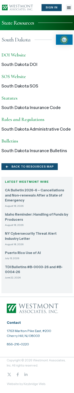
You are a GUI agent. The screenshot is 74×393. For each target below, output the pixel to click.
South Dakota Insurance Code (31, 107)
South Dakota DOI (19, 64)
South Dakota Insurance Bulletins (34, 150)
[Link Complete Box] (37, 199)
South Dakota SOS (19, 85)
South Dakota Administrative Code (36, 129)
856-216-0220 (18, 344)
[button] (69, 8)
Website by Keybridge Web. (26, 384)
